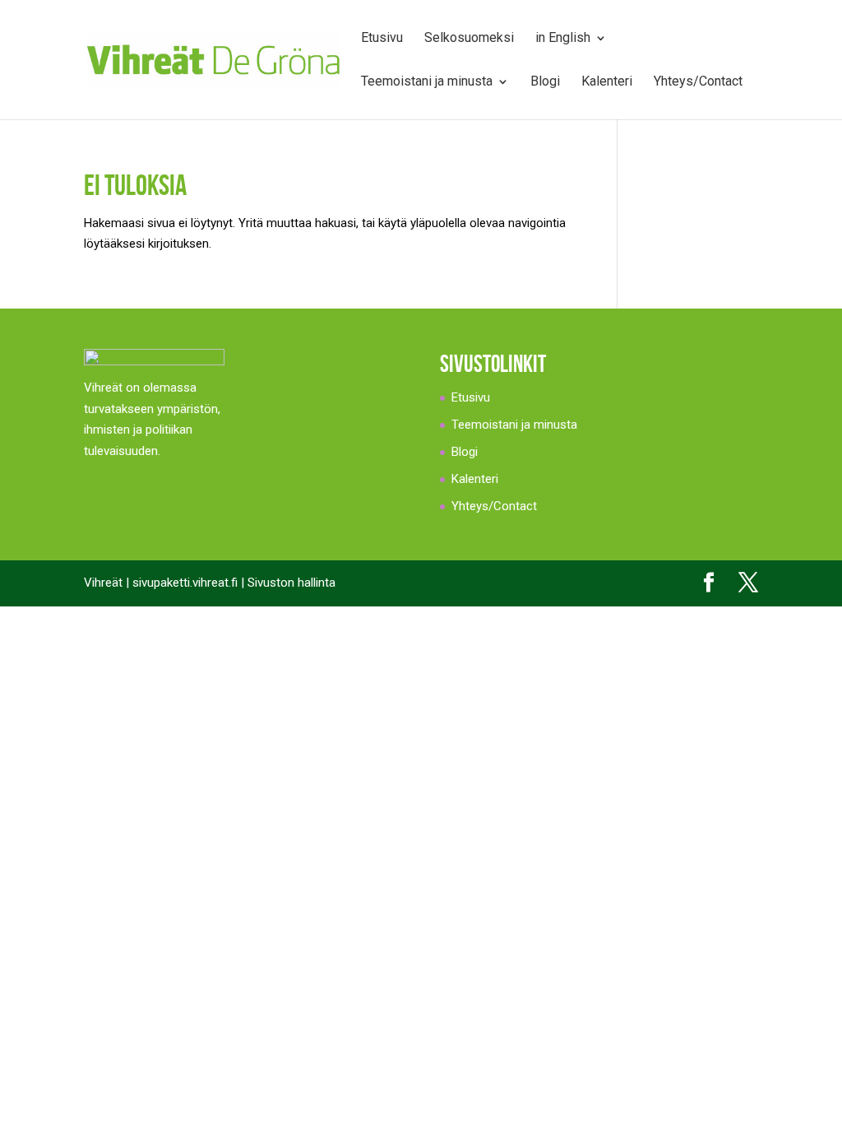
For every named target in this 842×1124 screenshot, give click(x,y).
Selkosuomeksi (469, 38)
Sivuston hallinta (291, 582)
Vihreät (103, 582)
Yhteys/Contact (698, 82)
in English (562, 38)
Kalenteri (606, 82)
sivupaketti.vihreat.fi (185, 582)
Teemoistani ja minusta (427, 82)
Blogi (545, 82)
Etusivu (382, 38)
